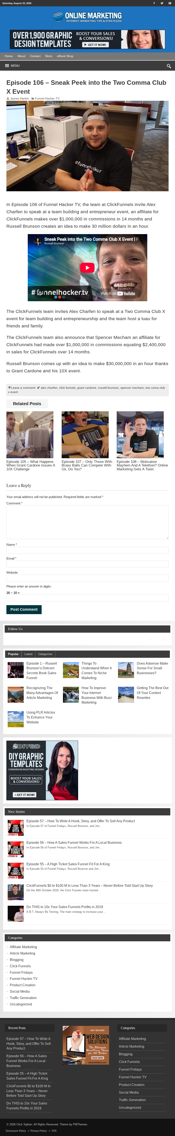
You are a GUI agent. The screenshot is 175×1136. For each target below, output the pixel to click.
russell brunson (108, 387)
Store (48, 56)
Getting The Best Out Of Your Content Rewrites (152, 693)
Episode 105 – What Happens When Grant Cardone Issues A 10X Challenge (30, 465)
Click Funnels (20, 966)
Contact (35, 56)
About (21, 56)
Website (12, 572)
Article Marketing (22, 953)
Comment (14, 503)
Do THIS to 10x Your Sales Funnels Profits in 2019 (64, 907)
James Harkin (19, 98)
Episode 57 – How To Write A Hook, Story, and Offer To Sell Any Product (80, 821)
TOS (54, 1131)
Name (11, 544)
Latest (28, 654)
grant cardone (86, 387)
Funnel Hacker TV (47, 98)
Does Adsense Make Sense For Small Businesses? (152, 668)
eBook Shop (65, 56)
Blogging (16, 960)
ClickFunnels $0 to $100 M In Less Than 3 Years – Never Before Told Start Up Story (89, 885)
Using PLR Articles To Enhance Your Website (40, 717)
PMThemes (80, 1124)
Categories (45, 654)
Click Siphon (24, 1124)
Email (11, 558)
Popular (13, 654)
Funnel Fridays (21, 972)
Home (9, 56)
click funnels (67, 387)
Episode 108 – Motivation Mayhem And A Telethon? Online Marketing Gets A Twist (142, 465)
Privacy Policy (39, 1131)
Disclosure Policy (16, 1131)
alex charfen (49, 387)
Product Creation (22, 985)
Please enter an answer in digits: (28, 586)
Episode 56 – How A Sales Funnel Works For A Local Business (74, 842)
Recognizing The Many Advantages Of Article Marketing (42, 693)
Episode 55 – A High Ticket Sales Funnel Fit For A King (68, 864)
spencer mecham (132, 387)
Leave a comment (23, 387)
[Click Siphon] (87, 10)
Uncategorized (21, 1004)
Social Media (20, 991)
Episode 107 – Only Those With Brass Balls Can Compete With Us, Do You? (87, 465)
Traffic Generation (23, 998)
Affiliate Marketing (23, 947)
